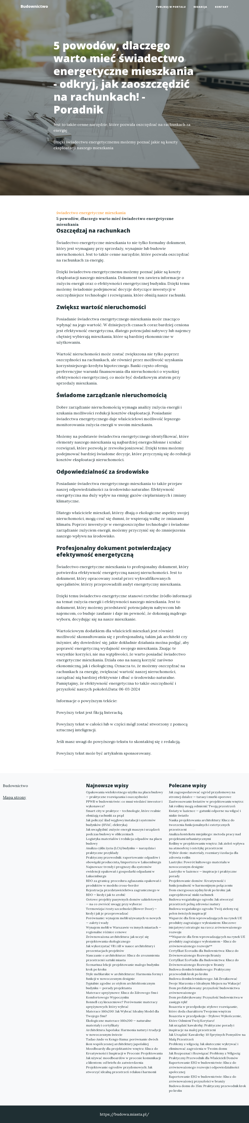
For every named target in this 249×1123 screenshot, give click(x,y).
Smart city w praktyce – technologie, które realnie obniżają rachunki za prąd (123, 813)
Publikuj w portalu (171, 7)
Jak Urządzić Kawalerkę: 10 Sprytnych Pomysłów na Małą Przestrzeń (207, 1037)
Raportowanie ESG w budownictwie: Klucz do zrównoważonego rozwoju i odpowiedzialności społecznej (204, 1067)
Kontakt (222, 7)
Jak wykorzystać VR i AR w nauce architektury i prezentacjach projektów (120, 948)
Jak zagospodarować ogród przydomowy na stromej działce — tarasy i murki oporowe (202, 794)
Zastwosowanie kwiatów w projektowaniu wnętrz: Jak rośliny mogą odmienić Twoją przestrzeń (206, 804)
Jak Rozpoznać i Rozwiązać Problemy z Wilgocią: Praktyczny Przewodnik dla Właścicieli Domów (205, 1055)
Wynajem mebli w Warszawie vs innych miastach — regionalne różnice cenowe (123, 929)
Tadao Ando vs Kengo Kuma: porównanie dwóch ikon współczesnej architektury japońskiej (122, 1041)
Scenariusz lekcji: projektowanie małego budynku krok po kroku (122, 967)
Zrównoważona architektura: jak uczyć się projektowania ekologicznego (117, 939)
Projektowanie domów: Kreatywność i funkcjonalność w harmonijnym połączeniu (200, 883)
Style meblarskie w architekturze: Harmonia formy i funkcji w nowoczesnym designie (124, 976)
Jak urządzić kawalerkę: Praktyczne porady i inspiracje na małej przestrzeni (201, 1027)
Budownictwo (34, 6)
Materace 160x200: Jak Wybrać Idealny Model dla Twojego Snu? (122, 1013)
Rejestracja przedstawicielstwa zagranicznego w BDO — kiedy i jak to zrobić (123, 892)
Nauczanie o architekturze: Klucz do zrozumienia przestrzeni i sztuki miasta (123, 957)
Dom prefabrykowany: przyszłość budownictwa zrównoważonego (204, 990)
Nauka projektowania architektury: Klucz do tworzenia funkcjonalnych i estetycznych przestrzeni (201, 824)
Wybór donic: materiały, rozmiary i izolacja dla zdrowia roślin (203, 855)
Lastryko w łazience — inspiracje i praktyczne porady (203, 873)
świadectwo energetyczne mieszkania (91, 212)
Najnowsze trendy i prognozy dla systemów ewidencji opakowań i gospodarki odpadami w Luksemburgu (120, 871)
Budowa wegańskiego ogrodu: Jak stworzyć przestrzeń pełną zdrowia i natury (201, 901)
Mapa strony (14, 797)
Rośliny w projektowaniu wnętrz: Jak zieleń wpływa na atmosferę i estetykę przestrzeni (206, 845)
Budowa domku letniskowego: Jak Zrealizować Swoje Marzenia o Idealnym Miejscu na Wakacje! (205, 981)
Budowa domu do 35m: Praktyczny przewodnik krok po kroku (207, 1088)
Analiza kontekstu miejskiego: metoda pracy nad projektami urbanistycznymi (205, 836)
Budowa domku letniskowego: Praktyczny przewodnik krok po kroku (200, 971)
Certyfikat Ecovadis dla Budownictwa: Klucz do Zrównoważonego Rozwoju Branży (203, 953)
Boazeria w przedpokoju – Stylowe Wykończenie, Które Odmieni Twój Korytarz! (205, 1018)
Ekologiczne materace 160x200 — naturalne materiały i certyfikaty (118, 1023)
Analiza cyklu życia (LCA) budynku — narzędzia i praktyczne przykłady (120, 850)
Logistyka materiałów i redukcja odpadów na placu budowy (124, 841)
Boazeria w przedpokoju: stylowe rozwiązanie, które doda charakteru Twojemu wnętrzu (203, 1009)
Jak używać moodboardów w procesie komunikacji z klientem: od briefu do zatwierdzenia (123, 1060)
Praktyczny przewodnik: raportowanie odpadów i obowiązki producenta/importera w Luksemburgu (123, 859)
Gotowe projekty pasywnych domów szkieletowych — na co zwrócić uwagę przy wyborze (124, 901)
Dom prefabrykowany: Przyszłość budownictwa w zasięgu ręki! (206, 999)
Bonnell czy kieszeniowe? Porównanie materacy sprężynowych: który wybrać (121, 1004)
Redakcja (200, 7)
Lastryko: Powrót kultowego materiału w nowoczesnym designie (199, 864)
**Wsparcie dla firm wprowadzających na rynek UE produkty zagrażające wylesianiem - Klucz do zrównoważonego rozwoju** (207, 941)
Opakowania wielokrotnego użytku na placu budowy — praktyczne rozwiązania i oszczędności (124, 794)
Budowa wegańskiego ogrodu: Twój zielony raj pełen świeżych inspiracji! (203, 911)
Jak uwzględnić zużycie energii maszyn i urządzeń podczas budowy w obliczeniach (123, 831)
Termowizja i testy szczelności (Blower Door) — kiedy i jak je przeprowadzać (121, 911)
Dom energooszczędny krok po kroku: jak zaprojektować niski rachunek (200, 892)
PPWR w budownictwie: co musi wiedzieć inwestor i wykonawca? (124, 804)
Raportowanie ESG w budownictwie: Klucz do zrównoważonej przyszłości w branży (202, 1079)
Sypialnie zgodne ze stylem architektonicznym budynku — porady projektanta (120, 985)
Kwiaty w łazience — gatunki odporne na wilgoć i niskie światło (205, 813)
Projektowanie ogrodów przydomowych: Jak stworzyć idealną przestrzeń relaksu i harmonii (121, 1069)
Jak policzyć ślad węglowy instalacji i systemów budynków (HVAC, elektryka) (121, 822)
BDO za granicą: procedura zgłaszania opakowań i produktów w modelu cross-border (123, 883)
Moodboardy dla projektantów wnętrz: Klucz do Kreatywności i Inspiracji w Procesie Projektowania (124, 1051)
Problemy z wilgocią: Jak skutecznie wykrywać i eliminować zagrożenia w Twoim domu (203, 1046)
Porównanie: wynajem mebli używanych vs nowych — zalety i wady (123, 920)
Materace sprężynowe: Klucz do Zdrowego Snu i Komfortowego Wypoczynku (122, 995)
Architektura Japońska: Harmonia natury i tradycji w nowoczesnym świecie (123, 1032)
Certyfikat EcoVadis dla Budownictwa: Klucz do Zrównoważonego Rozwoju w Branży (204, 962)
